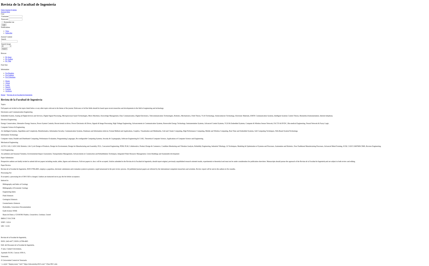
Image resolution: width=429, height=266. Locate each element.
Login (7, 85)
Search (7, 87)
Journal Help (5, 12)
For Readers (9, 73)
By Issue (8, 57)
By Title (8, 61)
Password (4, 19)
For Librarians (10, 77)
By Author (9, 59)
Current (8, 89)
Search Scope (6, 44)
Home (7, 81)
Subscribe (8, 33)
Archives (8, 91)
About (7, 83)
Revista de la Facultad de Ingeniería (19, 95)
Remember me (9, 22)
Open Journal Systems (9, 10)
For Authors (9, 75)
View (7, 31)
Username (4, 16)
